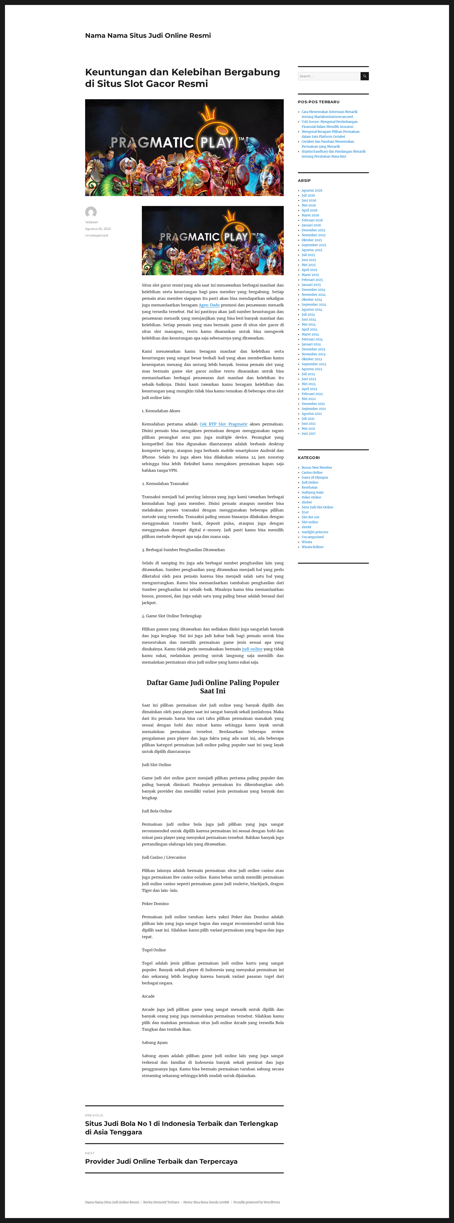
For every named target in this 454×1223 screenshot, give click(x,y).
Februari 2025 (312, 280)
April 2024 (309, 329)
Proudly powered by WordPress (256, 1202)
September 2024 (314, 305)
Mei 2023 (308, 384)
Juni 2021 (309, 424)
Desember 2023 (313, 349)
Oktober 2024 (312, 300)
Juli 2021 (308, 419)
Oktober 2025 (312, 240)
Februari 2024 (312, 339)
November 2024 (314, 295)
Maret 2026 (310, 215)
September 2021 (314, 409)
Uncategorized (96, 235)
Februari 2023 (312, 394)
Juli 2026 (308, 195)
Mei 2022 (309, 399)
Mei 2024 (309, 324)
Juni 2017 (309, 434)
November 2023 (313, 354)
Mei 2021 (308, 429)
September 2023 (314, 364)
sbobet (307, 502)
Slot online (310, 522)
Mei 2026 (309, 205)
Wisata (307, 542)
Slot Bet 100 (310, 517)
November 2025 (314, 235)
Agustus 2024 (312, 310)
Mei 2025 (309, 265)
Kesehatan (310, 487)
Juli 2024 (308, 315)
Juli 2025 (308, 255)
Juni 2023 (309, 379)
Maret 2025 (310, 275)
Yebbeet (91, 222)
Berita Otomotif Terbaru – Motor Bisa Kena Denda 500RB (186, 1202)
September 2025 (314, 245)
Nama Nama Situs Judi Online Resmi (148, 35)
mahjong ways (313, 492)
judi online (252, 649)
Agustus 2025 (312, 250)
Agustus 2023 (312, 369)
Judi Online (310, 483)
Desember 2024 (313, 290)
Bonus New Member (317, 468)
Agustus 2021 (312, 414)
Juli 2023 (308, 374)
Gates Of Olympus (315, 478)
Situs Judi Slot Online (317, 507)
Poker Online (311, 497)
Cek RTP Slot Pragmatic (224, 424)
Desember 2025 (313, 230)
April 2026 (310, 210)
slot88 (306, 527)
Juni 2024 (309, 320)
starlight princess (315, 532)
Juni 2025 (309, 260)
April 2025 (309, 270)
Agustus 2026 (312, 191)
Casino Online (312, 473)
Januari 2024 (311, 344)
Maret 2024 (310, 334)
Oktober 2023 (312, 359)
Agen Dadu (209, 305)
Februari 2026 (312, 220)
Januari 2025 (311, 285)
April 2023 (309, 389)
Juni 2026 (309, 200)
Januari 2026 (311, 225)
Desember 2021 (313, 404)
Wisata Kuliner (313, 547)
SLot (305, 512)
